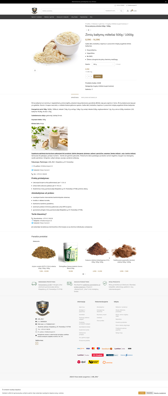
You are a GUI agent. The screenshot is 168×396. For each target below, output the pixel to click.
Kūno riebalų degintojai (123, 325)
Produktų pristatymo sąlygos (84, 323)
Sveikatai (99, 317)
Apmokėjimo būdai (84, 327)
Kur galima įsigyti (84, 337)
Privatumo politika (84, 340)
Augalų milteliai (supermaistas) (116, 24)
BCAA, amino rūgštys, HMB (122, 315)
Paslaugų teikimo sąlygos (84, 318)
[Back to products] (88, 30)
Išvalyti (118, 64)
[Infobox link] (119, 5)
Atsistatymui (100, 307)
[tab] (75, 96)
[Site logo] (34, 11)
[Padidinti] (35, 70)
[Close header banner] (166, 2)
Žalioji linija (119, 333)
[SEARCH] (121, 11)
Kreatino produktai (121, 322)
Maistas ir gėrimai (98, 24)
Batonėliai (119, 319)
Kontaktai (82, 314)
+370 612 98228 (42, 174)
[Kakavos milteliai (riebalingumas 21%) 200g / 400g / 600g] (97, 249)
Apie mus (82, 307)
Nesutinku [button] (149, 393)
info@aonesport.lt (47, 166)
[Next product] (91, 30)
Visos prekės (100, 320)
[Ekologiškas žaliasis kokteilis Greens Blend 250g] (70, 252)
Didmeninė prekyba (82, 333)
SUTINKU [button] (141, 393)
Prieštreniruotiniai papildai (121, 329)
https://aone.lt (44, 170)
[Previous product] (86, 30)
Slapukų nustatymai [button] (160, 393)
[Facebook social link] (92, 89)
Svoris (87, 64)
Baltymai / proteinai (121, 307)
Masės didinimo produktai (120, 310)
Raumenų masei (101, 314)
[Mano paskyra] (128, 11)
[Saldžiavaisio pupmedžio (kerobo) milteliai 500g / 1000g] (124, 249)
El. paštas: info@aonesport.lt (46, 332)
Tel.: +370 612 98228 (44, 329)
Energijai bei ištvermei (100, 310)
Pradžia (87, 24)
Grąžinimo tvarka (84, 330)
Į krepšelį (98, 76)
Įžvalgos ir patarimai (82, 310)
